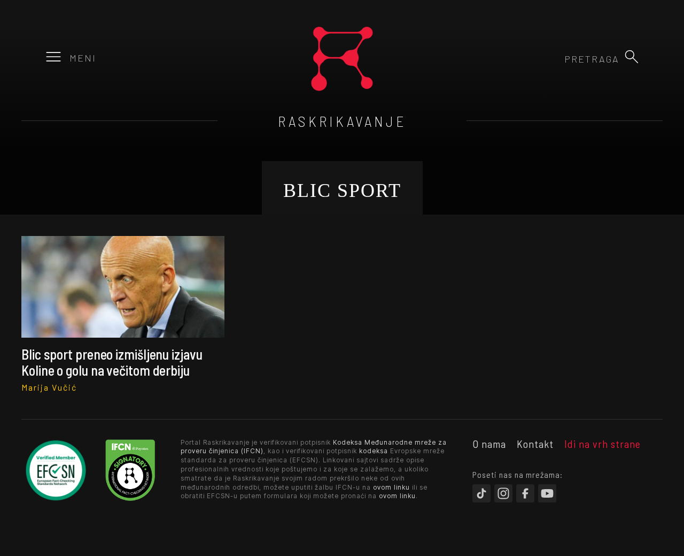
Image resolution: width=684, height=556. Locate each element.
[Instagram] (503, 493)
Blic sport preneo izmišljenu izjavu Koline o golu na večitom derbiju (112, 362)
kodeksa (373, 451)
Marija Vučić (49, 387)
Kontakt (535, 443)
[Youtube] (547, 493)
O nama (489, 443)
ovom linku (391, 487)
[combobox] (561, 58)
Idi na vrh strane (602, 443)
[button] (631, 56)
